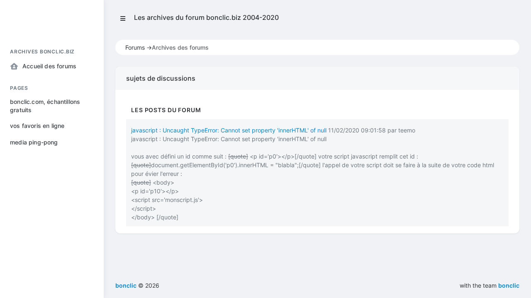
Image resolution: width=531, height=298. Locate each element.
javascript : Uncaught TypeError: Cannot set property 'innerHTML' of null (228, 130)
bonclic (508, 285)
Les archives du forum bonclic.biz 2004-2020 (206, 17)
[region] (52, 163)
